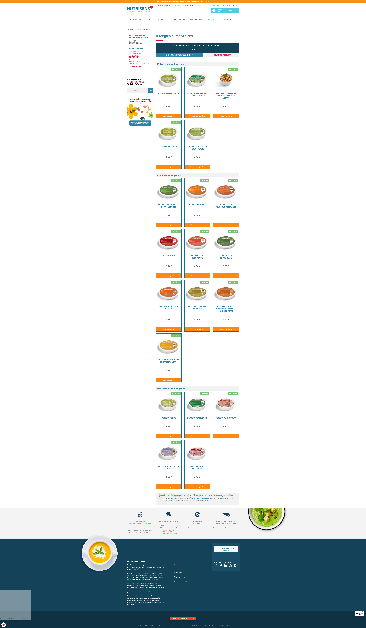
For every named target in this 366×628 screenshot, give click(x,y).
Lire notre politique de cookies (11, 612)
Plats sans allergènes (169, 175)
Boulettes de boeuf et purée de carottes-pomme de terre (226, 309)
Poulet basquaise (197, 205)
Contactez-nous (224, 625)
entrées (218, 497)
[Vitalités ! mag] (140, 112)
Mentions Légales (142, 625)
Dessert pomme (168, 418)
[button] (3, 624)
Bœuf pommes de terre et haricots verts (168, 361)
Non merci (8, 618)
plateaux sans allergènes (169, 498)
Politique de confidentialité (164, 625)
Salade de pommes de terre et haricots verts (226, 96)
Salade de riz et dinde (168, 94)
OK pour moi (35, 618)
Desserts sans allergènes (171, 388)
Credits (204, 625)
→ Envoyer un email (169, 534)
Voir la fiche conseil (197, 50)
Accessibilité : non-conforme (191, 625)
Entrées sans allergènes (170, 64)
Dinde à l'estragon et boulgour (197, 308)
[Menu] (363, 612)
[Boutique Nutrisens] (140, 10)
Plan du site (212, 625)
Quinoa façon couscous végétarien (226, 206)
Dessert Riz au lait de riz (168, 468)
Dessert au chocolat (225, 418)
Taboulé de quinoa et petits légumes (197, 95)
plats (223, 497)
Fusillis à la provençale (226, 257)
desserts (228, 497)
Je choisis (22, 618)
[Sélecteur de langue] (235, 6)
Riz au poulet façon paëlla (168, 308)
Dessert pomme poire (197, 418)
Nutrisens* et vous (180, 565)
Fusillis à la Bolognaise (197, 257)
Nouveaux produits (222, 55)
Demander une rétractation (183, 618)
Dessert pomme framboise (197, 468)
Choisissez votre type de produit (179, 55)
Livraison (177, 625)
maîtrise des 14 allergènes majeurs (203, 498)
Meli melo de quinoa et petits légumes (168, 206)
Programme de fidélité (181, 582)
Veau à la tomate (168, 256)
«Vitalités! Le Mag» (180, 577)
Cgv (151, 625)
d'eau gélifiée (191, 1)
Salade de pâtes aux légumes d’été (197, 148)
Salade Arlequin (169, 147)
